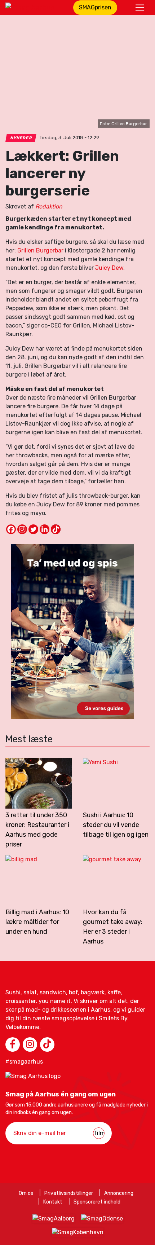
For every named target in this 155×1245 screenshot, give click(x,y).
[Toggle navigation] (140, 7)
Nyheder (21, 138)
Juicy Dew (109, 267)
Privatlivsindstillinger (68, 1193)
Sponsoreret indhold (97, 1202)
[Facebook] (11, 529)
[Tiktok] (56, 529)
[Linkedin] (44, 529)
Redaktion (48, 206)
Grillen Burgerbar (40, 250)
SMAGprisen (95, 7)
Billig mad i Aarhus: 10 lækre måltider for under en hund (37, 922)
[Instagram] (22, 529)
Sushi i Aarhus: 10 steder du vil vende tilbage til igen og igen (116, 825)
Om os (26, 1193)
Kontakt (52, 1202)
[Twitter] (33, 529)
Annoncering (118, 1193)
